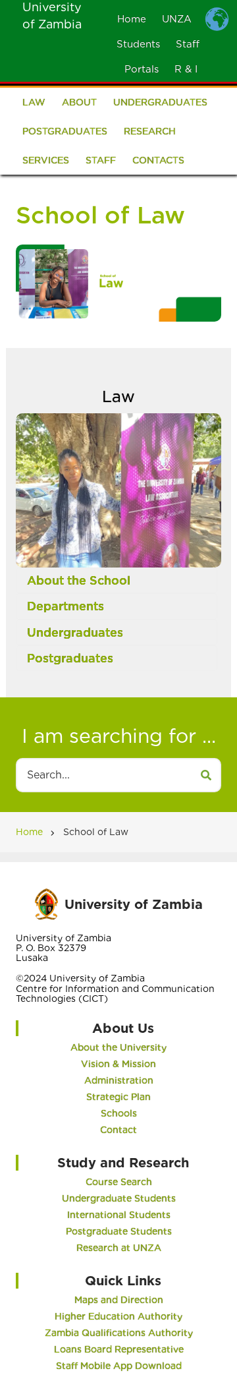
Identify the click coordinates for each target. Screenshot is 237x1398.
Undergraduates (160, 102)
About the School (78, 580)
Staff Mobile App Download (119, 1365)
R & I (186, 69)
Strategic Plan (118, 1097)
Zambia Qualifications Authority (119, 1332)
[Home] (46, 903)
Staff (187, 44)
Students (138, 44)
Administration (118, 1080)
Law (33, 102)
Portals (141, 69)
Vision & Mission (118, 1064)
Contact (118, 1129)
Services (45, 160)
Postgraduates (64, 131)
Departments (65, 606)
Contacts (158, 160)
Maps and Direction (118, 1300)
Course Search (119, 1182)
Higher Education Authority (118, 1316)
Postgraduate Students (119, 1231)
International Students (119, 1214)
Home (131, 19)
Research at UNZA (118, 1247)
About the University (118, 1047)
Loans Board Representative (119, 1349)
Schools (119, 1113)
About (79, 102)
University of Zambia (134, 904)
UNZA (177, 19)
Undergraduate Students (119, 1198)
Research (150, 131)
